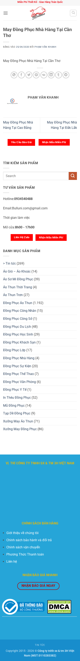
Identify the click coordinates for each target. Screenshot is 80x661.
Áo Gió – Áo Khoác (17, 271)
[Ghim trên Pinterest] (36, 75)
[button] (5, 13)
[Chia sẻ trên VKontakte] (43, 75)
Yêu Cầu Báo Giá (21, 142)
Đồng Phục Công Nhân (19, 311)
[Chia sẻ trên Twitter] (28, 75)
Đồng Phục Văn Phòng (19, 382)
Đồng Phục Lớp (14, 350)
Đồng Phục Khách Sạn (19, 342)
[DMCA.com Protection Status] (59, 606)
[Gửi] (73, 176)
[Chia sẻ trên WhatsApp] (14, 75)
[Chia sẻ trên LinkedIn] (51, 75)
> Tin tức (9, 263)
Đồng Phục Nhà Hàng (18, 358)
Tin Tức (40, 645)
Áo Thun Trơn (13, 295)
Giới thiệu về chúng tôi (22, 533)
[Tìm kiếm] (73, 13)
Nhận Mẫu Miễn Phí (54, 142)
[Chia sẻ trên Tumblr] (58, 75)
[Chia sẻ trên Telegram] (66, 75)
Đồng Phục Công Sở (17, 319)
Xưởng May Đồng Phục (20, 429)
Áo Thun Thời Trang (17, 287)
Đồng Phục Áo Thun (17, 303)
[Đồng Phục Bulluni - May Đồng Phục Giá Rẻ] (39, 13)
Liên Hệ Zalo (22, 237)
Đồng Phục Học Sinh (18, 334)
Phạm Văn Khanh (45, 47)
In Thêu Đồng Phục (17, 398)
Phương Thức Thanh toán (25, 554)
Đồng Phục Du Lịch (17, 327)
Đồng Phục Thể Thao (18, 374)
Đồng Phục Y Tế (14, 390)
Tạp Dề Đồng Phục (16, 413)
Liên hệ (11, 561)
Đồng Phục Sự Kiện (17, 366)
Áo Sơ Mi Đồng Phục (18, 279)
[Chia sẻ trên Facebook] (21, 75)
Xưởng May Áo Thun (18, 421)
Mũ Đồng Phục (14, 405)
